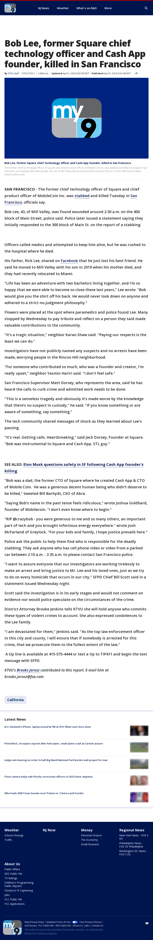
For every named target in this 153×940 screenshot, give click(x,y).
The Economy (89, 840)
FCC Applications (14, 904)
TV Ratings (10, 878)
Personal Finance (91, 835)
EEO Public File (13, 873)
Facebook (69, 260)
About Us (12, 864)
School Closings (14, 835)
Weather (11, 830)
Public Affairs (12, 869)
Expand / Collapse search (146, 8)
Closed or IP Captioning (18, 890)
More (108, 8)
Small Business (90, 844)
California (43, 73)
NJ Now (49, 830)
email (147, 923)
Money (86, 830)
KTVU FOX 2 (28, 73)
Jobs (7, 895)
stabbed (82, 195)
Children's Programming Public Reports (18, 884)
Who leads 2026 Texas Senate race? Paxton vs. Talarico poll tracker (44, 793)
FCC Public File (13, 899)
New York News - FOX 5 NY (133, 837)
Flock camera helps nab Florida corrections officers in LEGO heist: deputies (48, 776)
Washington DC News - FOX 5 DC (133, 852)
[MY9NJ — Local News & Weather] (16, 8)
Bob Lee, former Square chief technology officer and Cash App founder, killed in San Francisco (67, 163)
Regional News (131, 830)
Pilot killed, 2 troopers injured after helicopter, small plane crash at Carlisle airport (53, 743)
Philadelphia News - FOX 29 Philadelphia (131, 844)
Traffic (8, 840)
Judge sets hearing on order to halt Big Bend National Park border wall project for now (55, 760)
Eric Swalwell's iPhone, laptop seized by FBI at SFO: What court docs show (47, 726)
